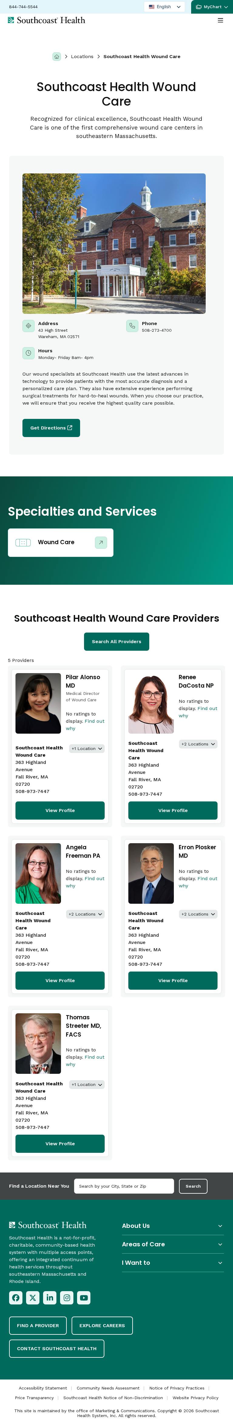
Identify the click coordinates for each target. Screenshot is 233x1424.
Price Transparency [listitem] (34, 1397)
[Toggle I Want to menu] (173, 1263)
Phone (168, 330)
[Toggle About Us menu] (173, 1226)
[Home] (56, 56)
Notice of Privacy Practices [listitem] (176, 1388)
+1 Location (84, 748)
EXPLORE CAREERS (102, 1325)
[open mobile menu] (220, 20)
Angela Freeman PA (83, 851)
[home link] (47, 1225)
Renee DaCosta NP (196, 681)
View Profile (60, 810)
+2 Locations (194, 744)
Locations (82, 56)
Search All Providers (116, 641)
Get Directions (48, 428)
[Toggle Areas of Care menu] (173, 1244)
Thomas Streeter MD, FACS (83, 1026)
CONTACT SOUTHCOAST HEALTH (56, 1348)
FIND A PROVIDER (38, 1325)
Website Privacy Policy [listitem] (195, 1397)
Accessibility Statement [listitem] (43, 1388)
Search (193, 1186)
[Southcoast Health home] (46, 20)
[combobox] (124, 1186)
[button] (212, 7)
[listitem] (15, 1297)
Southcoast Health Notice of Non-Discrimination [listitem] (113, 1397)
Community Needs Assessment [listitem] (108, 1388)
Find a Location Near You (39, 1186)
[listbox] (164, 7)
